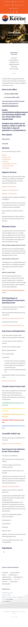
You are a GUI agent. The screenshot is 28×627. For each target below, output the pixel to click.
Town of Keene (7, 611)
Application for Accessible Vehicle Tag (11, 443)
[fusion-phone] (15, 73)
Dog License (5, 161)
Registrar (4, 155)
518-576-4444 (9, 599)
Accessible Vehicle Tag (7, 166)
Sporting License (6, 159)
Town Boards (5, 572)
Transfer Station (13, 581)
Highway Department (7, 579)
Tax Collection (5, 168)
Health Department (18, 577)
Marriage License (6, 157)
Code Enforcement (13, 575)
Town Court (4, 581)
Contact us (7, 601)
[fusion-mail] (12, 73)
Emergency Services (6, 577)
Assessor (4, 575)
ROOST (14, 613)
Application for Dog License (9, 381)
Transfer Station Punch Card (9, 163)
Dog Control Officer (15, 572)
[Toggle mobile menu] (25, 22)
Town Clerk (16, 579)
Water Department (6, 584)
